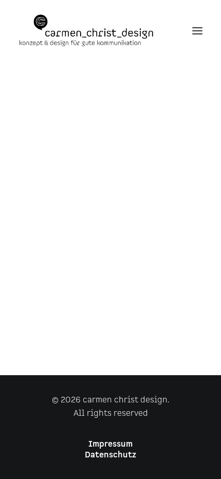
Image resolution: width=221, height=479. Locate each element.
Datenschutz (110, 455)
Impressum (110, 444)
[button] (197, 30)
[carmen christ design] (86, 30)
